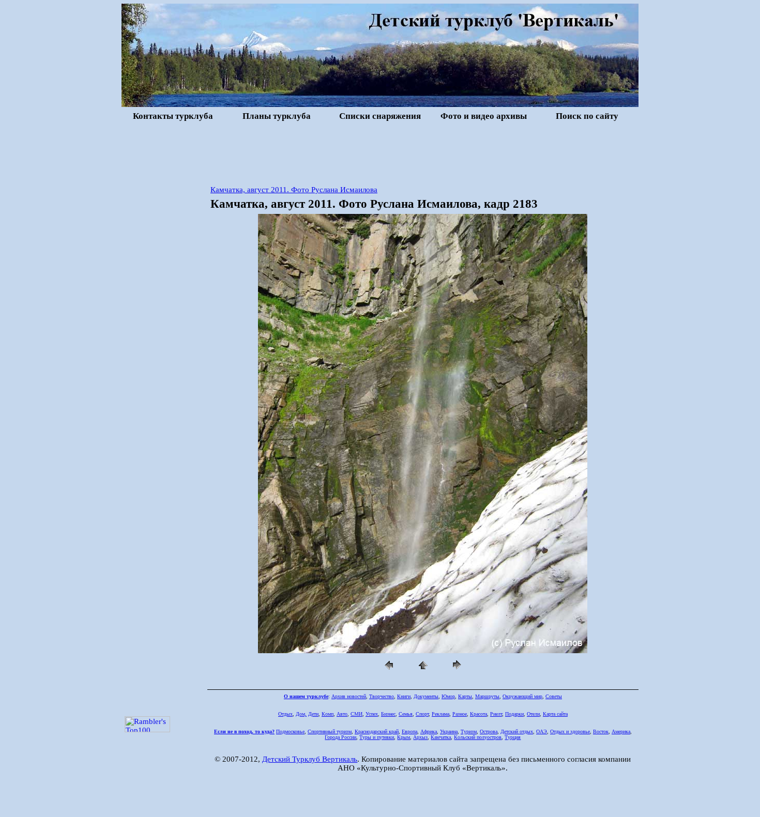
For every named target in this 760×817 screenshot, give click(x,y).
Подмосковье (290, 731)
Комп (327, 714)
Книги (404, 696)
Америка (621, 731)
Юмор (448, 696)
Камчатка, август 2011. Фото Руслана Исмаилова (293, 190)
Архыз (420, 737)
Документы (426, 696)
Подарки (514, 714)
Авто (342, 714)
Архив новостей (348, 696)
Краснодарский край (377, 731)
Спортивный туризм (330, 731)
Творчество (381, 696)
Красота (478, 714)
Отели (533, 714)
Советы (553, 696)
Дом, (301, 714)
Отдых (285, 714)
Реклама (440, 714)
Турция (513, 737)
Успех (372, 714)
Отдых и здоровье (570, 731)
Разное (459, 714)
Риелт (496, 714)
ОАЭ (541, 731)
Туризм (469, 731)
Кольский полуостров (477, 737)
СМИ (356, 714)
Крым (403, 737)
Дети (313, 714)
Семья (406, 714)
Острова (488, 731)
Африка (428, 731)
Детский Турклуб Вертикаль (309, 759)
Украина (449, 731)
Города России (340, 737)
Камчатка (441, 737)
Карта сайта (555, 714)
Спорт (422, 714)
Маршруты (487, 696)
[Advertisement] (380, 152)
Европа (409, 731)
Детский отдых (516, 731)
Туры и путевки (376, 737)
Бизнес (388, 714)
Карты (465, 696)
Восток (601, 731)
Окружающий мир (522, 696)
